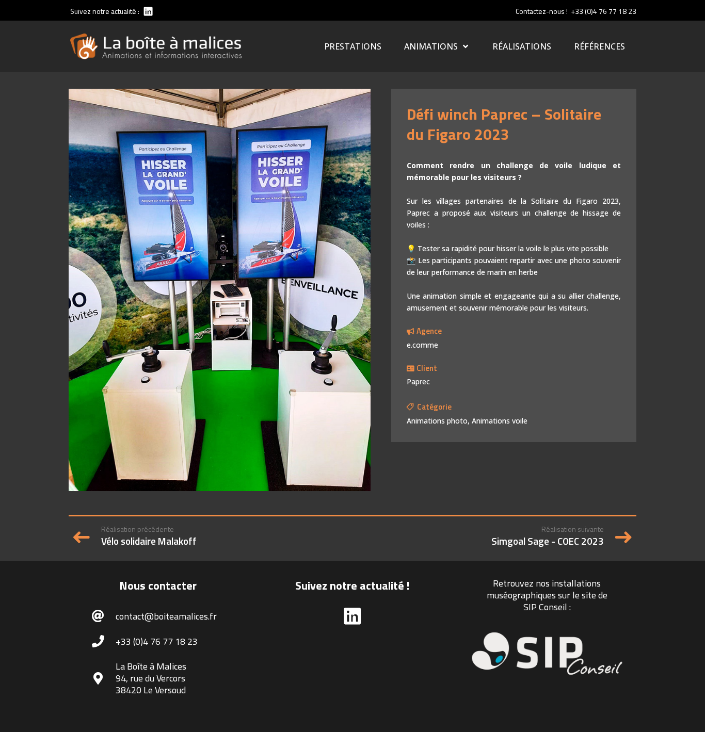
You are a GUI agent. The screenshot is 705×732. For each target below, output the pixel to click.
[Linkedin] (147, 11)
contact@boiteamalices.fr (166, 616)
